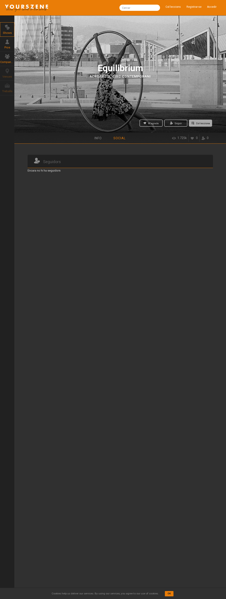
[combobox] (139, 8)
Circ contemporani (132, 76)
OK (169, 593)
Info (98, 138)
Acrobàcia (100, 76)
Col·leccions (173, 6)
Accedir (212, 6)
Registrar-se (194, 6)
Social (119, 138)
